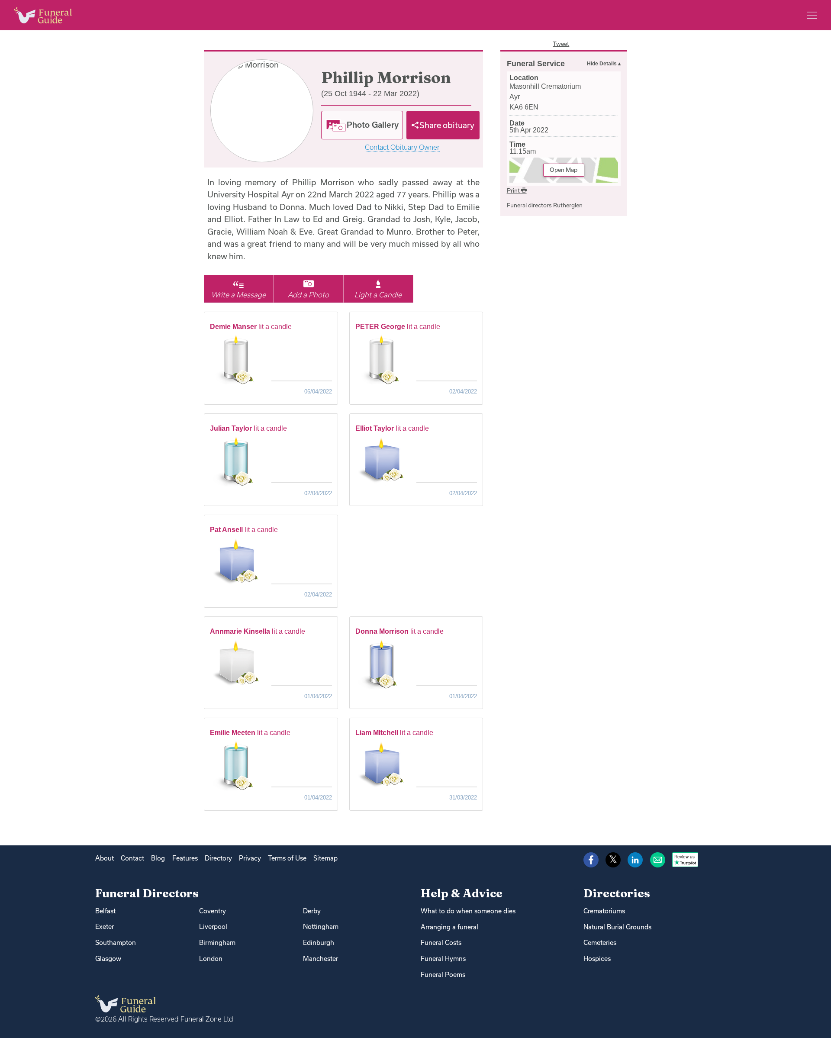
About (104, 858)
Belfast (105, 911)
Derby (312, 911)
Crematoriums (604, 911)
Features (185, 858)
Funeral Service (536, 63)
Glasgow (108, 958)
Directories (616, 893)
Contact (132, 858)
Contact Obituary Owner (402, 147)
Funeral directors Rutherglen (545, 205)
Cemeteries (599, 942)
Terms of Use (287, 858)
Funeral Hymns (443, 958)
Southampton (115, 942)
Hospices (597, 958)
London (210, 958)
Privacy (250, 858)
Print (514, 190)
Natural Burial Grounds (617, 927)
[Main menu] (812, 15)
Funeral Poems (443, 974)
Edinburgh (318, 942)
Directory (218, 858)
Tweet (561, 43)
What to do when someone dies (468, 911)
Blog (158, 858)
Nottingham (320, 926)
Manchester (320, 958)
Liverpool (213, 926)
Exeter (104, 926)
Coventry (212, 911)
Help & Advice (461, 893)
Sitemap (325, 858)
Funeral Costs (441, 942)
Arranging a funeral (449, 927)
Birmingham (217, 942)
